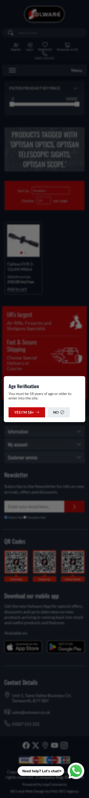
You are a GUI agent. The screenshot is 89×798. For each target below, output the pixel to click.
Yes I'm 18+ (24, 412)
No (56, 412)
